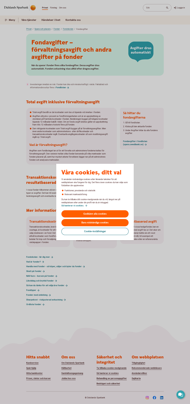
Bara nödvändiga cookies (95, 222)
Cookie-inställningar (95, 231)
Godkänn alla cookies (95, 213)
